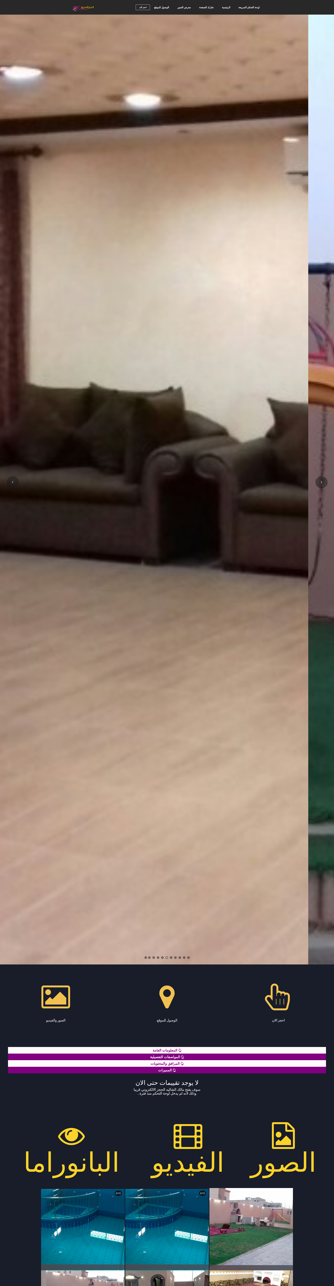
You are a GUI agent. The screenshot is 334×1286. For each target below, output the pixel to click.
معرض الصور (184, 7)
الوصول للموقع (161, 7)
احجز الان (143, 7)
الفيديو (188, 1162)
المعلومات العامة (165, 1050)
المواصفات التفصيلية (165, 1056)
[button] (13, 482)
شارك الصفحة (206, 7)
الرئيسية (226, 7)
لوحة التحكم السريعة (249, 7)
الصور (283, 1162)
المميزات (165, 1070)
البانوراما (71, 1162)
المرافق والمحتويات (166, 1063)
